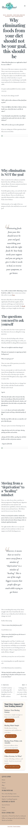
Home (3, 780)
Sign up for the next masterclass (10, 796)
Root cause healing (17, 16)
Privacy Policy (10, 826)
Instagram (10, 818)
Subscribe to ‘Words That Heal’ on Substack (14, 816)
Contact (4, 810)
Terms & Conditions (16, 826)
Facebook (17, 818)
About (3, 782)
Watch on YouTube (7, 820)
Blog (3, 785)
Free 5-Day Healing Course (9, 793)
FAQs (3, 807)
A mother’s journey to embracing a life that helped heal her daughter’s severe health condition (6, 690)
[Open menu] (24, 6)
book (23, 306)
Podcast (4, 788)
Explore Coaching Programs (9, 799)
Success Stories (6, 805)
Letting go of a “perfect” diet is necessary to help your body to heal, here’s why (22, 690)
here (13, 295)
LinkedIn (22, 818)
